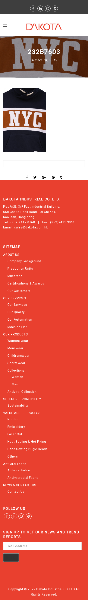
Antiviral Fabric (14, 464)
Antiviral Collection (22, 391)
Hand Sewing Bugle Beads (27, 449)
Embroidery (16, 426)
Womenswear (17, 340)
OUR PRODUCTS (15, 334)
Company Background (24, 261)
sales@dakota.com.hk (31, 227)
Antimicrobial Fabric (22, 477)
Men (15, 384)
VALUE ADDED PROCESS (22, 413)
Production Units (20, 268)
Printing (13, 419)
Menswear (15, 348)
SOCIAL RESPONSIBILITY (22, 399)
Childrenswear (18, 355)
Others (12, 456)
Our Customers (19, 291)
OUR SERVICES (14, 298)
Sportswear (16, 363)
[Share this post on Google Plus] (44, 173)
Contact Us (15, 491)
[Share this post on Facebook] (27, 173)
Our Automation (19, 319)
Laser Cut (14, 434)
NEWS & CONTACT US (19, 485)
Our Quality (16, 312)
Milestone (15, 276)
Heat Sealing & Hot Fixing (26, 441)
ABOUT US (11, 254)
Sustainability (18, 405)
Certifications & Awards (25, 283)
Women (17, 377)
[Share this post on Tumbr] (61, 173)
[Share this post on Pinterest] (53, 173)
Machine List (17, 327)
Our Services (17, 304)
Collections (16, 370)
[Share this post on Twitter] (35, 173)
